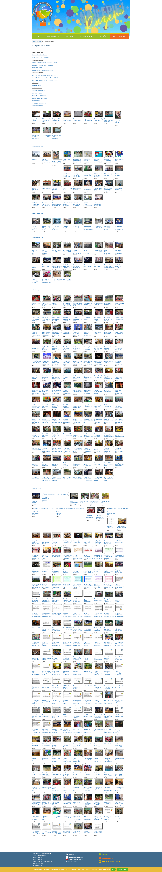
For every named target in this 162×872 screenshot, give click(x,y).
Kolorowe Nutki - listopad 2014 (67, 831)
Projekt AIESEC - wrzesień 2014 (67, 628)
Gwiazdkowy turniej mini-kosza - (97, 406)
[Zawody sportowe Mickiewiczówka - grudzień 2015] (36, 753)
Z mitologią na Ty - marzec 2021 (46, 136)
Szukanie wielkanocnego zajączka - (108, 557)
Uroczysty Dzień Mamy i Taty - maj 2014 (77, 586)
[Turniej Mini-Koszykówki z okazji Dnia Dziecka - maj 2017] (47, 312)
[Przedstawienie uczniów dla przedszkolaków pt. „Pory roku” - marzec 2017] (36, 341)
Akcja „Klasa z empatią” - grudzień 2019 (119, 189)
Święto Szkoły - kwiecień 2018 (67, 251)
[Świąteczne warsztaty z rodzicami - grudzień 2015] (88, 767)
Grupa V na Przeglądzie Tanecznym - (56, 571)
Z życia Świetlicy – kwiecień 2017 (119, 318)
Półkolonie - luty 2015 (88, 686)
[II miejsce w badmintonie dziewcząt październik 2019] (78, 197)
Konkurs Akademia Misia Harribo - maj (108, 586)
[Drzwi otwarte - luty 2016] (99, 782)
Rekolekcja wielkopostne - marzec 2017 (119, 348)
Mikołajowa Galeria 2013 (89, 516)
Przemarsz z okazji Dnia (76, 227)
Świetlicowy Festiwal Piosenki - (55, 803)
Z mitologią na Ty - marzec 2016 (67, 817)
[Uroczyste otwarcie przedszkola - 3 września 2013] (36, 496)
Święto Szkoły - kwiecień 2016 (67, 802)
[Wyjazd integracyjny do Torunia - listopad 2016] (47, 414)
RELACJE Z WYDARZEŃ (111, 862)
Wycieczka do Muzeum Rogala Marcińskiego (36, 392)
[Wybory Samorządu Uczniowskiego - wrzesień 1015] (119, 811)
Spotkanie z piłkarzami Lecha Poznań (77, 252)
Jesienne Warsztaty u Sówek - (107, 450)
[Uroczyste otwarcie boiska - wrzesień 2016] (88, 472)
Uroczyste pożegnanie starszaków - (36, 600)
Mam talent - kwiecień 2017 (67, 333)
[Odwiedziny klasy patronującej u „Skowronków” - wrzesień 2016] (67, 457)
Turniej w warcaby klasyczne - (56, 189)
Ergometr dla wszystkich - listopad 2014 (118, 629)
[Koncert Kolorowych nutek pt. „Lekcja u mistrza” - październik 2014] (47, 622)
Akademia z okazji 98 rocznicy (45, 392)
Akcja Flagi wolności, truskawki (45, 586)
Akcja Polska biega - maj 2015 (46, 715)
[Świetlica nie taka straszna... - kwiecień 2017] (67, 298)
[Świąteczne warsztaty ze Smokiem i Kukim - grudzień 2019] (36, 197)
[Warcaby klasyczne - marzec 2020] (78, 168)
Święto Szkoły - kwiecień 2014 (119, 541)
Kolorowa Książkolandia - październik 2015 (67, 731)
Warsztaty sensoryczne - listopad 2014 (98, 644)
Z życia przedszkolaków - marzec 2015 (98, 702)
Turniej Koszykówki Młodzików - (46, 160)
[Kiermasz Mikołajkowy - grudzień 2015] (67, 753)
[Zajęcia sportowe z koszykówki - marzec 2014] (67, 550)
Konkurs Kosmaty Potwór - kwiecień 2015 (57, 832)
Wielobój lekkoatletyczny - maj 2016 (98, 803)
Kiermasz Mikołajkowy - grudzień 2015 (67, 760)
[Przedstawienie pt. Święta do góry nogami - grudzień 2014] (119, 637)
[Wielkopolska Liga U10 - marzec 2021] (36, 130)
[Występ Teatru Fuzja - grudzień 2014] (47, 666)
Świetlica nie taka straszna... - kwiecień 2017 (67, 304)
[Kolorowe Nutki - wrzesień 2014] (99, 825)
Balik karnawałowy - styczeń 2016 (67, 789)
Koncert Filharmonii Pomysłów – (98, 435)
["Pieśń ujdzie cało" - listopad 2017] (88, 259)
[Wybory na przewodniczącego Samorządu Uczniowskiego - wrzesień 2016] (119, 457)
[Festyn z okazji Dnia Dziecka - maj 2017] (36, 312)
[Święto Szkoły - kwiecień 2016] (67, 796)
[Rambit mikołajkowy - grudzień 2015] (119, 738)
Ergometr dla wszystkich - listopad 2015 (97, 745)
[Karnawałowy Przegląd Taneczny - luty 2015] (36, 695)
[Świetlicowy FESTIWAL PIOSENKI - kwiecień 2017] (36, 327)
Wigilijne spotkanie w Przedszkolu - (67, 774)
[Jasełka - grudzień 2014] (47, 695)
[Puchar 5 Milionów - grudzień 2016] (67, 385)
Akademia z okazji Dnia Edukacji (107, 228)
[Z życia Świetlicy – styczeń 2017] (99, 370)
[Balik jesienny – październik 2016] (36, 443)
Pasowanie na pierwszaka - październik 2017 (109, 266)
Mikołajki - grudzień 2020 (67, 119)
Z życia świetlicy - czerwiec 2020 (57, 161)
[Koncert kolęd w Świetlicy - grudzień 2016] (57, 385)
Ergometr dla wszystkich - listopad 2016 (118, 406)
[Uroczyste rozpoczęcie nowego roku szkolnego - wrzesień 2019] (99, 197)
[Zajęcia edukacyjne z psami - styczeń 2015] (78, 680)
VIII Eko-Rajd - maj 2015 (67, 715)
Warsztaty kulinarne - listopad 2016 (66, 421)
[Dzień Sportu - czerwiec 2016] (109, 796)
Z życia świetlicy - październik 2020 (46, 120)
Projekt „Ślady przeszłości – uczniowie (35, 818)
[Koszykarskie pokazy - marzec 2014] (122, 521)
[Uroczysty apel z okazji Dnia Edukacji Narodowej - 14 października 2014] (57, 724)
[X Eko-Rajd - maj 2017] (88, 312)
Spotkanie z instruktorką (98, 773)
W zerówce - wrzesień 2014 (98, 599)
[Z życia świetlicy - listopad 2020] (57, 113)
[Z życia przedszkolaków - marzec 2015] (99, 695)
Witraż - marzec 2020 (119, 159)
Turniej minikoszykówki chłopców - (108, 120)
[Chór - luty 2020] (47, 183)
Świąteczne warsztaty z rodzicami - (87, 774)
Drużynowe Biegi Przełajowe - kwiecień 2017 (57, 334)
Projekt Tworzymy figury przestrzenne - (119, 586)
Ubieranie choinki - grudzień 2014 (98, 658)
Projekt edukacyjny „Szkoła (35, 281)
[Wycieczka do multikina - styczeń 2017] (36, 370)
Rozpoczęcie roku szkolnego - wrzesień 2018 (119, 228)
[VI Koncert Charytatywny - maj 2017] (109, 312)
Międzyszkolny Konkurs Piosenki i (98, 421)
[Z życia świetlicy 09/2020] (36, 113)
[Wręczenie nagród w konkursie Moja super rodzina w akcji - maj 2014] (78, 564)
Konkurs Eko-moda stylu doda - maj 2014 (88, 586)
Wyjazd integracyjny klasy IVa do (56, 348)
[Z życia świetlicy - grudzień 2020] (88, 113)
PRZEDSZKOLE (107, 858)
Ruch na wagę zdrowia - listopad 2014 (108, 629)
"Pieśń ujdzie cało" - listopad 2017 (88, 266)
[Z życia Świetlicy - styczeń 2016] (47, 782)
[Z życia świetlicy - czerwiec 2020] (56, 155)
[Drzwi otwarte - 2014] (85, 496)
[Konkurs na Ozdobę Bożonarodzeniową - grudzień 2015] (47, 753)
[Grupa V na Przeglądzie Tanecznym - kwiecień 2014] (57, 564)
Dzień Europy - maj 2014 (46, 570)
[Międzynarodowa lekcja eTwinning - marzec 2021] (57, 130)
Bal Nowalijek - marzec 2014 (56, 556)
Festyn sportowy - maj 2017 (119, 303)
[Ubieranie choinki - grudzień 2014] (99, 651)
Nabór (103, 36)
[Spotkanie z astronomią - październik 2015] (47, 724)
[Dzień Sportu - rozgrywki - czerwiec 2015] (36, 825)
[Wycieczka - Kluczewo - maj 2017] (47, 298)
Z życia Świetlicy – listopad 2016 (88, 405)
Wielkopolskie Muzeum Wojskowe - (77, 189)
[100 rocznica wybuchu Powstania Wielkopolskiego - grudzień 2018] (57, 221)
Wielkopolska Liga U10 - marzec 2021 (35, 137)
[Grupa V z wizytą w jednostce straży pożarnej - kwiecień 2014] (67, 564)
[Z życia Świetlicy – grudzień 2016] (78, 385)
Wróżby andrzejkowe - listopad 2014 (67, 658)
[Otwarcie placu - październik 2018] (99, 221)
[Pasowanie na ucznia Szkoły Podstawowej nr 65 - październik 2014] (88, 622)
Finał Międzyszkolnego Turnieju (108, 252)
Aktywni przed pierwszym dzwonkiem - (98, 175)
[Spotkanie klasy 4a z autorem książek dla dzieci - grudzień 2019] (109, 183)
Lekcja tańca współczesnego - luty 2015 (108, 673)
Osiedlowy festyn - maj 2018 (35, 252)
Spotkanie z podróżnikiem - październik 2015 (109, 731)
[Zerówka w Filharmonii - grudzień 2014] (36, 651)
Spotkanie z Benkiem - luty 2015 (67, 702)
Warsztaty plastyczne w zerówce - (108, 644)
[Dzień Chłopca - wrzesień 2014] (57, 608)
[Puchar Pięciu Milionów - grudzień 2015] (47, 767)
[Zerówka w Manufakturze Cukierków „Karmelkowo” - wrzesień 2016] (36, 457)
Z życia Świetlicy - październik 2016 (57, 435)
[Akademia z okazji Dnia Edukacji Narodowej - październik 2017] (119, 259)
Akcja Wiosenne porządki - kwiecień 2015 (108, 702)
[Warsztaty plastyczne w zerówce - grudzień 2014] (109, 637)
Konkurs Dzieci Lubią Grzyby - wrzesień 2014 (46, 600)
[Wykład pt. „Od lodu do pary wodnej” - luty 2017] (78, 356)
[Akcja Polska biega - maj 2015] (47, 709)
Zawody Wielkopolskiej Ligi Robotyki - (74, 502)
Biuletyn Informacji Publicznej (75, 859)
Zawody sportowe (35, 759)
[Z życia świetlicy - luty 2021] (118, 114)
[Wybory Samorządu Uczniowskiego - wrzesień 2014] (88, 825)
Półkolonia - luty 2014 (105, 501)
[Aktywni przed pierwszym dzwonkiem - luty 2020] (99, 168)
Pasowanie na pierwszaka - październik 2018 (88, 228)
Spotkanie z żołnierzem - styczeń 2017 (56, 377)
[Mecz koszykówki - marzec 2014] (47, 535)
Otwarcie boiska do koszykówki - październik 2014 (78, 629)
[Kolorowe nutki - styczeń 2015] (47, 680)
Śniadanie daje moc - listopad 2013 (94, 502)
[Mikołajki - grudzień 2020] (67, 113)
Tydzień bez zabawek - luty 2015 (56, 702)
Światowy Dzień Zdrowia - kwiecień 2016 (36, 803)
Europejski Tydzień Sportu (39, 95)
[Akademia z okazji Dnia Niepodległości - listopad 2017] (99, 259)
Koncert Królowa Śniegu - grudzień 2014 (119, 658)
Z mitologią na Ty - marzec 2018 (98, 251)
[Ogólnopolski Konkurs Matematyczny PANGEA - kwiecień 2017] (99, 327)
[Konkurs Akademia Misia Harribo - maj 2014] (109, 579)
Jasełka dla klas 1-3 (37, 88)
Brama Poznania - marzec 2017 (119, 333)
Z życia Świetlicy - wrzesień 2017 (57, 280)
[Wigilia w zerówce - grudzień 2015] (78, 666)
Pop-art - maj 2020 (66, 159)
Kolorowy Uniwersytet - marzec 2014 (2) (108, 542)
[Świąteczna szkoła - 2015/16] (36, 767)
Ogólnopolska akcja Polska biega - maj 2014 (88, 571)
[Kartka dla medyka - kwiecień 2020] (99, 154)
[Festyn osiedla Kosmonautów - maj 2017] (57, 312)
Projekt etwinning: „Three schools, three (67, 600)
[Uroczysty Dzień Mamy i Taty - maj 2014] (78, 579)
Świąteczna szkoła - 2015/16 (36, 773)
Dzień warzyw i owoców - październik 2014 (98, 615)
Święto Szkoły (35, 83)
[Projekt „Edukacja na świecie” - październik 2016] (99, 443)
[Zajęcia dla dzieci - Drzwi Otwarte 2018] (119, 245)
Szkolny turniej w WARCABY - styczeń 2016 (119, 774)
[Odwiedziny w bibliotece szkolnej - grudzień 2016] (70, 508)
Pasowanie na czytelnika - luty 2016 (111, 513)
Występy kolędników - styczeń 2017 (108, 377)
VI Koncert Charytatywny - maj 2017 (108, 319)
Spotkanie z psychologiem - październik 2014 (119, 615)
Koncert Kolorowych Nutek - (45, 557)
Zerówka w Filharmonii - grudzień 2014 (35, 658)
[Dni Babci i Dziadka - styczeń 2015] (67, 680)
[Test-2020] (36, 154)
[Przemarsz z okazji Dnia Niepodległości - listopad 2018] (78, 221)
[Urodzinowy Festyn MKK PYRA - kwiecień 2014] (88, 535)
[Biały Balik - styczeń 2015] (57, 680)
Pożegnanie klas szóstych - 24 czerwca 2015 (98, 716)
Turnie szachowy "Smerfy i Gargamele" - (67, 204)
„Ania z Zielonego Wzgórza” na (36, 673)
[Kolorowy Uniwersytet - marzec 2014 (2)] (109, 535)
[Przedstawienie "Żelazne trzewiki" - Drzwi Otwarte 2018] (36, 259)
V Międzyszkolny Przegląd (88, 189)
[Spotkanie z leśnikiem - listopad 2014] (57, 637)
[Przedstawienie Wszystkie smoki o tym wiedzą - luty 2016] (88, 782)
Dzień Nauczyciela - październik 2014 (78, 615)
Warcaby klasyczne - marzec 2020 (76, 175)
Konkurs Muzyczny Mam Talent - (46, 832)
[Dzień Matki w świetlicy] (99, 564)
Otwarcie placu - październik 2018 (98, 227)
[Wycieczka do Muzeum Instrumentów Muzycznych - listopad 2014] (67, 637)
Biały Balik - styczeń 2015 (56, 686)
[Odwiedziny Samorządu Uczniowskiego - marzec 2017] (109, 327)
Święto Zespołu (55, 303)
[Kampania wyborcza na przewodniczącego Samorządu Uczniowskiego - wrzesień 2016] (36, 472)
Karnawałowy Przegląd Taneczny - (118, 363)
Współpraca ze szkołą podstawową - (77, 600)
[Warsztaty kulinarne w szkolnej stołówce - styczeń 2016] (78, 782)
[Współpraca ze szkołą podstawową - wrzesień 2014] (78, 593)
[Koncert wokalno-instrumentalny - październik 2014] (109, 608)
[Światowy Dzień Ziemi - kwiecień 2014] (119, 550)
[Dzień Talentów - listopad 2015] (88, 753)
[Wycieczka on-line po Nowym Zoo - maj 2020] (78, 154)
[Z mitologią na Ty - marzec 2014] (67, 535)
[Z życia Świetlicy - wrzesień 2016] (78, 472)
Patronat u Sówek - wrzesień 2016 (88, 464)
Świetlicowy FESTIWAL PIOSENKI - (36, 334)
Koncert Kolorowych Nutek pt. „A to (88, 557)
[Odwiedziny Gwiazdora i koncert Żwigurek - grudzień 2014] (109, 651)
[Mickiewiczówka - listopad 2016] (109, 399)
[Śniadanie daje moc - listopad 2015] (78, 738)
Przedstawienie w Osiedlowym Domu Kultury (119, 377)
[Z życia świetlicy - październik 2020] (47, 113)
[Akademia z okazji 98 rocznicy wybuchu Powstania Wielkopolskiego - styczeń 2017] (47, 385)
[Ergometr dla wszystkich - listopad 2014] (119, 622)
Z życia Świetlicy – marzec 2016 (36, 362)
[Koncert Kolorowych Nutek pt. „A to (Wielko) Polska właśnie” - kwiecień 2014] (88, 550)
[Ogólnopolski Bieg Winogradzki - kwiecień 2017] (47, 341)
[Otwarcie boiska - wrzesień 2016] (67, 428)
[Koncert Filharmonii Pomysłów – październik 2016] (99, 428)
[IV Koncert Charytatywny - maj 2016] (88, 796)
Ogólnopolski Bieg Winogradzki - (46, 348)
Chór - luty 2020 (46, 188)
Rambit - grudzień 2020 (77, 119)
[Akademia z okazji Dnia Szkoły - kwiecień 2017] (78, 327)
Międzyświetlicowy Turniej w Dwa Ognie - (88, 363)
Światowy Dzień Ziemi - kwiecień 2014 (119, 557)
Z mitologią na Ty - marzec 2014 (67, 541)
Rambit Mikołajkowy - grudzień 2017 (77, 266)
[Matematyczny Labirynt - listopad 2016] (36, 414)
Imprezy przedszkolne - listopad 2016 (77, 406)
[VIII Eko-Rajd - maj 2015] (67, 709)
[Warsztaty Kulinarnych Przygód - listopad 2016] (57, 399)
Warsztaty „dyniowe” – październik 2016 (78, 435)
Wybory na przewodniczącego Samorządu (119, 464)
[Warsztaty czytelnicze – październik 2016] (109, 428)
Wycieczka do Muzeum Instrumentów (67, 644)
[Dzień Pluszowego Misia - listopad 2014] (88, 637)
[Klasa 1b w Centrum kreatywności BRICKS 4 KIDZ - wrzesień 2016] (119, 443)
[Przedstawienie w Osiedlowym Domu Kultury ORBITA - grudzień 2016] (119, 370)
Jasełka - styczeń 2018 (45, 265)
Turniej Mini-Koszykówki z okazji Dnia (46, 319)
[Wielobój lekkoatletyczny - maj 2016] (99, 796)
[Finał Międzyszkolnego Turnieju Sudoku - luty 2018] (109, 245)
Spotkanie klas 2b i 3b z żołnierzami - (98, 629)
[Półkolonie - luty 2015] (88, 680)
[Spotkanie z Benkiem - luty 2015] (67, 695)
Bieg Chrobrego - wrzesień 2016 (67, 478)
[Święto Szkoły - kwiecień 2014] (119, 535)
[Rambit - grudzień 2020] (78, 113)
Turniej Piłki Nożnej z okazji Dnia (108, 464)
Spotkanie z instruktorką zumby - (76, 377)
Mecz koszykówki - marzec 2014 (45, 542)
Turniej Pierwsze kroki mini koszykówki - (77, 702)
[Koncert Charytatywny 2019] (36, 221)
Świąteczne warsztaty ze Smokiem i (35, 204)
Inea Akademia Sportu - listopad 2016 (88, 421)
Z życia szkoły (86, 36)
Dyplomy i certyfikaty (110, 527)
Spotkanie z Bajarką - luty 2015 (35, 687)
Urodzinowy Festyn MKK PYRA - (87, 542)
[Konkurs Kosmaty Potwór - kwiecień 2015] (57, 825)
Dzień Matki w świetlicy (98, 570)
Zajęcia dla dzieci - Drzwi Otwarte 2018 (118, 252)
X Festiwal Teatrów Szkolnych (55, 542)
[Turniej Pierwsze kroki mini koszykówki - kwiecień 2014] (78, 695)
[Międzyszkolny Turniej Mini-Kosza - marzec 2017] (67, 356)
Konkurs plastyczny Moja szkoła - (46, 658)
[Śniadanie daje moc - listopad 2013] (95, 496)
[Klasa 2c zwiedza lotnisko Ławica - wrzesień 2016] (109, 414)
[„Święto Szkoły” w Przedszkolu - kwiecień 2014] (99, 550)
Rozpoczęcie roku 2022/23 (39, 103)
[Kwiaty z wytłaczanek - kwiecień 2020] (109, 154)
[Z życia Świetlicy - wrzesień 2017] (57, 274)
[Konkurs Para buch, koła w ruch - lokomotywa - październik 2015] (119, 724)
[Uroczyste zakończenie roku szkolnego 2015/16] (47, 811)
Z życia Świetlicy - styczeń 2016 (46, 788)
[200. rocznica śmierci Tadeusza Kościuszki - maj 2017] (99, 312)
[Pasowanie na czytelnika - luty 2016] (117, 508)
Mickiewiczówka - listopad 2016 (108, 405)
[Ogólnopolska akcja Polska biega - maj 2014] (88, 564)
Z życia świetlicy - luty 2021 (119, 121)
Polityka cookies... (122, 869)
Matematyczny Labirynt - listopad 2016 (36, 421)
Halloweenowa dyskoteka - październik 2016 (57, 421)
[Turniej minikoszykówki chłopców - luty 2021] (109, 113)
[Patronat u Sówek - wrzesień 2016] (88, 457)
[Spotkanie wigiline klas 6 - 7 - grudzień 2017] (57, 259)
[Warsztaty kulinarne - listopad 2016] (67, 414)
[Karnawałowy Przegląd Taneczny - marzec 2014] (36, 550)
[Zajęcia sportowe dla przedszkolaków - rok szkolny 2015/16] (99, 724)
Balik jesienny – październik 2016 (36, 449)
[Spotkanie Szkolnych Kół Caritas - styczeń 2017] (88, 370)
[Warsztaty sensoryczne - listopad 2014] (99, 637)
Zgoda (113, 869)
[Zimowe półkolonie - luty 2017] (67, 370)
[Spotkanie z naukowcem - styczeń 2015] (57, 666)
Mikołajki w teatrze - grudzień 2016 (118, 392)
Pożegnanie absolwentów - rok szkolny (119, 803)
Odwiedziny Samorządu (108, 333)
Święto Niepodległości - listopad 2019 (56, 204)
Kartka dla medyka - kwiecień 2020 (98, 160)
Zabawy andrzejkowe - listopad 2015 (98, 760)
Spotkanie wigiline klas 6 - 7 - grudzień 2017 (57, 266)
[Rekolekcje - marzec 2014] (78, 535)
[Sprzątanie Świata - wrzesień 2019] (88, 197)
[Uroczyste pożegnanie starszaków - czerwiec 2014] (36, 593)
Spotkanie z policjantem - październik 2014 (36, 615)
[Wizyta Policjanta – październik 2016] (88, 428)
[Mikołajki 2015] (109, 738)
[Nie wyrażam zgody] (160, 869)
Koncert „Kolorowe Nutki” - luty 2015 (108, 687)
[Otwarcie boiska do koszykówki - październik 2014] (78, 622)
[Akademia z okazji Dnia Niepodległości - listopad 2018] (67, 221)
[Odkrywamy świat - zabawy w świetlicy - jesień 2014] (78, 651)
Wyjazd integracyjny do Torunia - (46, 421)
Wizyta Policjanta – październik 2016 (88, 435)
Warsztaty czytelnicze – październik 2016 (109, 435)
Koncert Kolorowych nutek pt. (45, 629)
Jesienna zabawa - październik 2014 (67, 615)
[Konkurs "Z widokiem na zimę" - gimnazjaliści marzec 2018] (88, 245)
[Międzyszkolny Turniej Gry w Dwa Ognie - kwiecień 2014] (99, 535)
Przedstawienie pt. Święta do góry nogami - (119, 644)
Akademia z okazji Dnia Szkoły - (76, 334)
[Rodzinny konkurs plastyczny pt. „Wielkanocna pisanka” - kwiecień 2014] (78, 550)
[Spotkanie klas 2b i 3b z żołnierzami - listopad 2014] (99, 622)
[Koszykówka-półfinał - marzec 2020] (67, 168)
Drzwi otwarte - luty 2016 (98, 788)
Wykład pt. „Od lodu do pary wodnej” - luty (77, 363)
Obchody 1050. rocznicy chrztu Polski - (46, 803)
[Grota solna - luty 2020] (119, 168)
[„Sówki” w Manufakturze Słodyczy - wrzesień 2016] (78, 457)
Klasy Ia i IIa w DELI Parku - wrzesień (56, 600)
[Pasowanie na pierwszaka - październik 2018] (88, 221)
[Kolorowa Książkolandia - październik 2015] (67, 724)
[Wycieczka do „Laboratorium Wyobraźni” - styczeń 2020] (99, 183)
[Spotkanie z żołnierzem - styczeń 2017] (57, 370)
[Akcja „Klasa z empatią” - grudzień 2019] (119, 183)
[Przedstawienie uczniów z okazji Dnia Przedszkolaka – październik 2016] (78, 443)
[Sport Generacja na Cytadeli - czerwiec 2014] (36, 579)
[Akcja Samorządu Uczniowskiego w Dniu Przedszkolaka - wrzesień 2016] (99, 457)
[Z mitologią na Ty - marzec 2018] (99, 245)
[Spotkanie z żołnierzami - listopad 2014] (78, 637)
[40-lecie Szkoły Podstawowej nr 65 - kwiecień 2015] (88, 695)
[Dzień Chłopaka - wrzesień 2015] (119, 709)
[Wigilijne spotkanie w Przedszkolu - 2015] (67, 767)
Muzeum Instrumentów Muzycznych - (36, 189)
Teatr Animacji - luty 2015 (119, 686)
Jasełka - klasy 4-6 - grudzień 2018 (46, 228)
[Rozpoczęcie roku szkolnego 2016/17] (109, 472)
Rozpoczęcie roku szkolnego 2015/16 (108, 716)
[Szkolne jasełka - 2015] (78, 767)
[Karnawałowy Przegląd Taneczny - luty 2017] (119, 356)
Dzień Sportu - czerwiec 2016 (108, 802)
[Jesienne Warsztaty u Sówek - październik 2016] (109, 443)
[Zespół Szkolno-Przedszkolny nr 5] (43, 14)
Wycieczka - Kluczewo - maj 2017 (46, 304)
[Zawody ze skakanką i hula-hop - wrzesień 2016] (47, 472)
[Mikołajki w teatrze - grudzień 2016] (119, 385)
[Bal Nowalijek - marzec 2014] (57, 550)
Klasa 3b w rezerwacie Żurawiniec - (88, 731)
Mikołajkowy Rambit (37, 67)
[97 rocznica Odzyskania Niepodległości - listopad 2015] (36, 738)
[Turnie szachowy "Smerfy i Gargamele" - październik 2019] (67, 197)
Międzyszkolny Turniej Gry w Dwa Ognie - (98, 542)
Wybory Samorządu (118, 817)
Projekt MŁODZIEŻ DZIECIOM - (67, 348)
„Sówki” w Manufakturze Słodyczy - (77, 464)
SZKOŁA (105, 854)
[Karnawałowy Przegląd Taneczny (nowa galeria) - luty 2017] (47, 356)
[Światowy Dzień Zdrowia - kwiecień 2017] (88, 298)
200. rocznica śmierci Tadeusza (97, 319)
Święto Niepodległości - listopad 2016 (36, 406)
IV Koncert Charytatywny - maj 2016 (88, 803)
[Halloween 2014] (36, 622)
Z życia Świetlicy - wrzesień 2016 (77, 478)
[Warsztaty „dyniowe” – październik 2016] (78, 428)
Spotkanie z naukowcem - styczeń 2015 (56, 673)
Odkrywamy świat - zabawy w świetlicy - (77, 658)
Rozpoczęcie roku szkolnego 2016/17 (108, 479)
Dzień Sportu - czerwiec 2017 (108, 303)
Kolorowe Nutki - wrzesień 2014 (98, 831)
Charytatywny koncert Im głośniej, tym (119, 571)
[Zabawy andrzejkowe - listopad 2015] (99, 753)
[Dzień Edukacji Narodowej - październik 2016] (57, 443)
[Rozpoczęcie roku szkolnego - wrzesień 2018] (119, 221)
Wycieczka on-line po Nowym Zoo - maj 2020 (77, 160)
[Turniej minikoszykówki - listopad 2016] (78, 414)
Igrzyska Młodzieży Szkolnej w (56, 745)
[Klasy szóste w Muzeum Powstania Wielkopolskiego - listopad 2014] (119, 593)
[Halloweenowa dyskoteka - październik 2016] (57, 414)
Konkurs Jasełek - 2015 (56, 773)
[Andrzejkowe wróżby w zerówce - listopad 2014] (36, 637)
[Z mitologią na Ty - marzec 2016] (67, 811)
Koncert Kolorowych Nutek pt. (97, 586)
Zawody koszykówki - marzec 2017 (56, 363)
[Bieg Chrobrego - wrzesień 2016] (67, 472)
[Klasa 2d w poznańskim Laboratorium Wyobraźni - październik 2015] (78, 724)
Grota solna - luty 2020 (118, 174)
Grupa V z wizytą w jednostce (66, 571)
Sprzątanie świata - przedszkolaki (88, 600)
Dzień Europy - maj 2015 (119, 701)
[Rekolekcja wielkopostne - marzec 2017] (119, 341)
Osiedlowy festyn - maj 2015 (55, 716)
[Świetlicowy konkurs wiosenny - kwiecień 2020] (88, 154)
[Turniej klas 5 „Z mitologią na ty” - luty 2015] (99, 666)
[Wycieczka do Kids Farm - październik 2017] (47, 274)
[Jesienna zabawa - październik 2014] (67, 608)
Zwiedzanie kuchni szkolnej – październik (67, 450)
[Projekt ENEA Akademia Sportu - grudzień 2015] (57, 753)
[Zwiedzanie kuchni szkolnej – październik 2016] (67, 443)
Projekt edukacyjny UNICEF (118, 673)
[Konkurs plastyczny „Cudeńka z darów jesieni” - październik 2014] (88, 608)
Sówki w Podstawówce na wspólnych (88, 818)
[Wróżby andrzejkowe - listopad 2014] (67, 651)
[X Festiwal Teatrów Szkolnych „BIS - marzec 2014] (57, 535)
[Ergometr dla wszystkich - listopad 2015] (99, 738)
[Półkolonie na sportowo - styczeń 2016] (109, 767)
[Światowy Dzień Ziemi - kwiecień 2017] (78, 298)
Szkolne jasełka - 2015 (77, 773)
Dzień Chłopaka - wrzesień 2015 (119, 715)
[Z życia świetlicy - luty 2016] (57, 811)
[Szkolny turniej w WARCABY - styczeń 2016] (119, 767)
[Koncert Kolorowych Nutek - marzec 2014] (47, 550)
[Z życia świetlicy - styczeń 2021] (99, 113)
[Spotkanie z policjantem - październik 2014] (36, 608)
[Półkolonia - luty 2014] (105, 496)
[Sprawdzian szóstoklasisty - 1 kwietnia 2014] (36, 564)
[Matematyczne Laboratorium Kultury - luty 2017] (99, 356)
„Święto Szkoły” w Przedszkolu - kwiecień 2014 (98, 557)
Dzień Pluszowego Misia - (87, 644)
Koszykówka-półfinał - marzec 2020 (66, 175)
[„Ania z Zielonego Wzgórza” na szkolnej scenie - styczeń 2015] (36, 666)
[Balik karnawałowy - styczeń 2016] (67, 782)
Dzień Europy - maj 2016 (77, 802)
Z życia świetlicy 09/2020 (36, 119)
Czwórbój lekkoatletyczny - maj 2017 (67, 319)
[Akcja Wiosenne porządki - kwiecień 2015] (109, 695)
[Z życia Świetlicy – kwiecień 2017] (119, 312)
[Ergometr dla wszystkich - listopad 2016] (119, 399)
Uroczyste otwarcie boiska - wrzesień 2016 (88, 479)
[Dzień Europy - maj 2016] (78, 796)
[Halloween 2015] (88, 738)
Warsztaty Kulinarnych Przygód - (55, 406)
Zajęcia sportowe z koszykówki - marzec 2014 (67, 557)
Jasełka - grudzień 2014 (46, 701)
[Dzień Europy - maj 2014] (47, 564)
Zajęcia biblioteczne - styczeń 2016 (56, 789)
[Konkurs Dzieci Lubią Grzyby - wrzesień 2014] (47, 593)
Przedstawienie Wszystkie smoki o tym (88, 789)
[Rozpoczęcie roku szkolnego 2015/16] (109, 709)
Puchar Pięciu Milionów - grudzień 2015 (46, 774)
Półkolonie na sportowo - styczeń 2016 (108, 774)
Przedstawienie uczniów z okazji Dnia (77, 450)
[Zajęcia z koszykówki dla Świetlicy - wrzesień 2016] (57, 472)
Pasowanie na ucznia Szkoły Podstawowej (88, 629)
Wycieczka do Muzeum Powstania (87, 392)
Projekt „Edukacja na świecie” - (97, 450)
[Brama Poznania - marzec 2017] (119, 327)
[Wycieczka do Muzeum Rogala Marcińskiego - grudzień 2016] (36, 385)
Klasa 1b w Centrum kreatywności (119, 450)
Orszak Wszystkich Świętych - (87, 450)
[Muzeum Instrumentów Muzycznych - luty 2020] (36, 183)
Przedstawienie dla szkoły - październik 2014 (46, 615)
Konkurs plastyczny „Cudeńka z (87, 615)
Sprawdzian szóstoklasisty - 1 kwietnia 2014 (36, 571)
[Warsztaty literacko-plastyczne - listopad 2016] (67, 399)
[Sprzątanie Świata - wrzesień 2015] (36, 724)
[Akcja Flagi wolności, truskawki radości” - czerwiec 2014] (47, 579)
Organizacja (53, 36)
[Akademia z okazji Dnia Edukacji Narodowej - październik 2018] (109, 221)
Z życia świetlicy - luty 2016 (57, 817)
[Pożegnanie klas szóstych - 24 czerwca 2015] (99, 709)
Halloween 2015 (88, 744)
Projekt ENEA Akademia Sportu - (56, 760)
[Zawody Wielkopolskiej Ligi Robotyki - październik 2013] (74, 496)
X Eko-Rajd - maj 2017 (87, 318)
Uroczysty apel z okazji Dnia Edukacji (57, 731)
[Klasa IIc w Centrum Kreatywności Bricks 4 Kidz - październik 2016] (36, 428)
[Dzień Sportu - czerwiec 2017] (109, 298)
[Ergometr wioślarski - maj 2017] (78, 312)
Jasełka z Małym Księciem (39, 90)
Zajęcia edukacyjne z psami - (76, 687)
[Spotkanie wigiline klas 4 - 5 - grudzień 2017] (67, 259)
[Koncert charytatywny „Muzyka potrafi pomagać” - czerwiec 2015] (78, 709)
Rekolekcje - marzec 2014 (76, 541)
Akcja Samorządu (98, 463)
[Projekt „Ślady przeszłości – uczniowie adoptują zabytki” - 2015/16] (36, 811)
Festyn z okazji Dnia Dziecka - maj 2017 (36, 319)
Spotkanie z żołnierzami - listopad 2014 (76, 644)
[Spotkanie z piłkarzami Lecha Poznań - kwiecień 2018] (78, 245)
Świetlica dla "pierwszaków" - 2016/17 (36, 513)
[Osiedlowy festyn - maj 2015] (57, 709)
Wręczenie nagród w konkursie (76, 571)
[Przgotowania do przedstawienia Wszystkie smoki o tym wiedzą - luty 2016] (119, 782)
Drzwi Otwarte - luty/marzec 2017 (46, 377)
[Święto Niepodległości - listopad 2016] (36, 399)
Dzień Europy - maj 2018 (56, 251)
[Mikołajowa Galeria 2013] (91, 510)
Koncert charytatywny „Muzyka (77, 716)
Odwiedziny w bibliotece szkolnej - (60, 513)
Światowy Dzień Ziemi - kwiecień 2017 (77, 304)
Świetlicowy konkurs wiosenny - (87, 160)
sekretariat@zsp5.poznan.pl (76, 857)
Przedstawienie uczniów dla (36, 347)
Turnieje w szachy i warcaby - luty (108, 789)
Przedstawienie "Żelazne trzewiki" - (36, 266)
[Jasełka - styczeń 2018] (47, 259)
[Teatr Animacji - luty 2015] (119, 680)
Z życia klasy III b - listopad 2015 (46, 744)
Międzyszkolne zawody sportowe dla (77, 832)
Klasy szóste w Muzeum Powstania (119, 600)
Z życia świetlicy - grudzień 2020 (88, 119)
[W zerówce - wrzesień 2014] (99, 593)
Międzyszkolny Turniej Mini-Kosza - (67, 363)
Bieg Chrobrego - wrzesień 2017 (67, 280)
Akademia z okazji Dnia (66, 227)
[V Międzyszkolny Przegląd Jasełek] (88, 183)
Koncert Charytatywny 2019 (35, 228)
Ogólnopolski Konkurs (97, 333)
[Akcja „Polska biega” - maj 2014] (67, 579)
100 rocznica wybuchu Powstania (55, 228)
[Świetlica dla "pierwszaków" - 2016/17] (43, 508)
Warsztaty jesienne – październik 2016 (119, 435)
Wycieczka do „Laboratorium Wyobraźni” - (98, 189)
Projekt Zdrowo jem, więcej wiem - (46, 406)
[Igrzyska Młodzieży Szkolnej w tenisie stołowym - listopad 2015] (57, 738)
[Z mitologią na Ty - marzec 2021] (47, 130)
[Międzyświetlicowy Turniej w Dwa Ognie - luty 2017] (88, 356)
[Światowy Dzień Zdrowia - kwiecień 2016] (36, 796)
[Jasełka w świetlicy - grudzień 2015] (109, 753)
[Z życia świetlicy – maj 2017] (99, 298)
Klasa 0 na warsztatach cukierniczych (56, 629)
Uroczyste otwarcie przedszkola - (36, 502)
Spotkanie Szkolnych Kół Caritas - (88, 377)
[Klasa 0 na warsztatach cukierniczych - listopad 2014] (57, 622)
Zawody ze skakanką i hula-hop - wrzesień (46, 479)
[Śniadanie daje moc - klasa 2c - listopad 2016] (119, 414)
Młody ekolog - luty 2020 (108, 174)
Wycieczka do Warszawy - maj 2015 (36, 716)
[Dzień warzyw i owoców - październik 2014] (99, 608)
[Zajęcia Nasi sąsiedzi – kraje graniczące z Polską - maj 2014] (109, 564)
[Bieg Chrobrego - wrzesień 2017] (67, 274)
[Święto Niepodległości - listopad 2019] (57, 197)
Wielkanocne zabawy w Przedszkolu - (77, 818)
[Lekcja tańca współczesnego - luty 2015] (109, 666)
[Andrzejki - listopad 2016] (109, 385)
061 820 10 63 (72, 854)
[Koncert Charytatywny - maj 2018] (47, 245)
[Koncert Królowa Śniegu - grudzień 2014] (119, 651)
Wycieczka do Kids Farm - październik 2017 (46, 281)
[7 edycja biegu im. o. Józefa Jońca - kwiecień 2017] (78, 341)
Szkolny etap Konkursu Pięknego (66, 745)
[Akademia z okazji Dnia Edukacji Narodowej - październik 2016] (57, 457)
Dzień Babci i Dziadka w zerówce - (66, 673)
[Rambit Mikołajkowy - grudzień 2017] (78, 259)
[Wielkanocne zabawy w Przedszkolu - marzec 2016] (78, 811)
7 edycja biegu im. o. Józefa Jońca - (77, 348)
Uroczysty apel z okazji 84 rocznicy (98, 479)
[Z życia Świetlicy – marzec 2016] (36, 356)
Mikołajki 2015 (108, 744)
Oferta (69, 36)
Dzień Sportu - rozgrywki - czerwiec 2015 (36, 832)
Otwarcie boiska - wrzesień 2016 (67, 434)
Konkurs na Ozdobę (45, 759)
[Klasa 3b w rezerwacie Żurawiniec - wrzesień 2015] (88, 724)
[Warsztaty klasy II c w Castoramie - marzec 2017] (88, 341)
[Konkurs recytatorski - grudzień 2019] (47, 197)
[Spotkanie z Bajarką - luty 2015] (36, 680)
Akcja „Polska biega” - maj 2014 (66, 586)
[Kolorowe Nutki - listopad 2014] (67, 825)
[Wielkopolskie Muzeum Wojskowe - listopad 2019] (78, 183)
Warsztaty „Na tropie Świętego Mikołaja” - (98, 818)
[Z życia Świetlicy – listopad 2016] (88, 399)
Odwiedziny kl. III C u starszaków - (36, 304)
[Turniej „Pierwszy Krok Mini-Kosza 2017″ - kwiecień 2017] (99, 341)
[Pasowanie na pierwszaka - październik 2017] (109, 259)
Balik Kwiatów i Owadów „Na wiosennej (56, 586)
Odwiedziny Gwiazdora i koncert (107, 658)
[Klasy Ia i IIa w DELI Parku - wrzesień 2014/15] (57, 593)
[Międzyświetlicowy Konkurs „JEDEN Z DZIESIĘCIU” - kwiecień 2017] (47, 327)
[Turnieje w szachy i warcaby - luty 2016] (109, 782)
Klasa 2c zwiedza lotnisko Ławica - (108, 421)
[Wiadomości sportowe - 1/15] (88, 666)
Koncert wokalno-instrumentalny (109, 615)
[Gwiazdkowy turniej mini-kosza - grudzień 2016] (99, 399)
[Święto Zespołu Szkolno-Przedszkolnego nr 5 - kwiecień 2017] (57, 298)
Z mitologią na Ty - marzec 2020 (88, 174)
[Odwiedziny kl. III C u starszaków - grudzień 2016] (36, 298)
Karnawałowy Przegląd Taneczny (46, 363)
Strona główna (37, 41)
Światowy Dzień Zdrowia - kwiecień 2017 (88, 304)
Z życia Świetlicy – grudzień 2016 (77, 391)
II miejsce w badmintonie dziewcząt (76, 204)
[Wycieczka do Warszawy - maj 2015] (36, 709)
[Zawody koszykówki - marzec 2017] (57, 356)
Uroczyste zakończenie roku (45, 818)
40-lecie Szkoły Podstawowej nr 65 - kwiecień (88, 702)
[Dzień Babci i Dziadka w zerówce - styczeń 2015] (67, 666)
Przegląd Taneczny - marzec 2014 (35, 542)
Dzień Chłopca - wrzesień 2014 (56, 614)
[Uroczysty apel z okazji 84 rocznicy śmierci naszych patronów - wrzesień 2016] (99, 472)
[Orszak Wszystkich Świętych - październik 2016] (88, 443)
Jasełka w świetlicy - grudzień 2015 (108, 760)
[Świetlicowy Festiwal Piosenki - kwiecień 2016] (57, 796)
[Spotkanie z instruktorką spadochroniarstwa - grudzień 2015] (99, 767)
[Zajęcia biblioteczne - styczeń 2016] (57, 782)
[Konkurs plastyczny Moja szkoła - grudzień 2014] (47, 651)
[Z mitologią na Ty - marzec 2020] (88, 168)
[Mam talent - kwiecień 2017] (67, 327)
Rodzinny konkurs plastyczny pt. (77, 557)
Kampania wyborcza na (36, 478)
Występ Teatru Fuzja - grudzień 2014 (46, 673)
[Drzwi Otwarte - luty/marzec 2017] (47, 370)
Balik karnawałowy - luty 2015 (98, 687)
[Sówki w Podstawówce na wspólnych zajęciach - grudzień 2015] (88, 811)
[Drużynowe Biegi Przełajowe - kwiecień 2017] (57, 327)
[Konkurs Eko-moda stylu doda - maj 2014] (88, 579)
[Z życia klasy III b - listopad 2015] (47, 738)
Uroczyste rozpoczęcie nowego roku (98, 204)
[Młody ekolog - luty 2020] (109, 168)
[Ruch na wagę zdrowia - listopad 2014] (109, 622)
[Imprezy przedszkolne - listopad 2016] (78, 399)
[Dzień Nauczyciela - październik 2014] (78, 608)
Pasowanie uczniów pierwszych (46, 464)
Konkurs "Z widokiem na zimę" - (87, 252)
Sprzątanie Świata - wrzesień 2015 (36, 731)
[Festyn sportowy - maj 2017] (119, 298)
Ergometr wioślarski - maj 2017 (77, 319)
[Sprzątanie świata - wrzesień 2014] (109, 593)
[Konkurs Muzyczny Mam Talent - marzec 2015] (47, 825)
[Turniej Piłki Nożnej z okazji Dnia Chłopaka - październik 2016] (109, 457)
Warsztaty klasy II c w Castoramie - (88, 348)
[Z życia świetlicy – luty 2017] (109, 356)
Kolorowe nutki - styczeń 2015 (46, 686)
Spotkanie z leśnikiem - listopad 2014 (56, 644)
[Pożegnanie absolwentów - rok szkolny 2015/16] (119, 796)
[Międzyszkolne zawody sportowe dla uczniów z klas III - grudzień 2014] (78, 825)
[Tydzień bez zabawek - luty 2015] (57, 695)
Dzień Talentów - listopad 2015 (88, 759)
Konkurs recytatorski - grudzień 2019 (46, 204)
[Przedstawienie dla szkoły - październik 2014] (47, 608)
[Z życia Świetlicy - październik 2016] (57, 428)
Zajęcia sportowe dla (98, 730)
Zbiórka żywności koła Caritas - (98, 392)
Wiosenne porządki (37, 85)
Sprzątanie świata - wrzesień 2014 (108, 600)
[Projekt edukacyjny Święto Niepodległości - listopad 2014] (47, 637)
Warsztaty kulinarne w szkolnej (76, 789)
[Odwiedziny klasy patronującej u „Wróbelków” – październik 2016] (47, 443)
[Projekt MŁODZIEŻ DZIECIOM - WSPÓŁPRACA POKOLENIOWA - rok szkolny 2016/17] (67, 341)
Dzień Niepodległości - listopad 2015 (77, 760)
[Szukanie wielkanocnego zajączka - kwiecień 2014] (109, 550)
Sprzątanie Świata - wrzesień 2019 (88, 204)
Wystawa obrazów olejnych (86, 658)
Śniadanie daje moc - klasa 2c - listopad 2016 (119, 421)
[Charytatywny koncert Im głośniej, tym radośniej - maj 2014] (119, 564)
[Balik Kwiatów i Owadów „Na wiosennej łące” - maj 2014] (57, 579)
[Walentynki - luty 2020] (67, 183)
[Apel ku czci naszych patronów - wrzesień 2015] (109, 811)
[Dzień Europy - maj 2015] (119, 695)
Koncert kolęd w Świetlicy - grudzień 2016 (56, 392)
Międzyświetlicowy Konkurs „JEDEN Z (46, 334)
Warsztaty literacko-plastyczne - (67, 406)
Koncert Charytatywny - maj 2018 (46, 252)
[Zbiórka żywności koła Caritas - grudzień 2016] (99, 385)
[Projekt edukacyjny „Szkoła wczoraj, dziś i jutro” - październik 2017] (36, 274)
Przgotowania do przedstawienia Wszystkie (119, 789)
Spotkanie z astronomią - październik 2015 (46, 731)
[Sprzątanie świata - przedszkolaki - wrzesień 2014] (88, 593)
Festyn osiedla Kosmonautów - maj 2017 (56, 319)
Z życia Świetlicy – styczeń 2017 (98, 376)
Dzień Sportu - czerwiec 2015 (88, 715)
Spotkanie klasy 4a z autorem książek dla (108, 189)
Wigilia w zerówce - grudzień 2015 (77, 673)
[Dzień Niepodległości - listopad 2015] (78, 753)
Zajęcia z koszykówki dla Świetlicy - (56, 479)
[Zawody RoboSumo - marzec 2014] (101, 510)
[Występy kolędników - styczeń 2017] (109, 370)
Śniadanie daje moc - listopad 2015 (77, 745)
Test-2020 (34, 159)
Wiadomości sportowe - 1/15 (88, 672)
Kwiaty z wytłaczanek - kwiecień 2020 (108, 160)
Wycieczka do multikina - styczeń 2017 (35, 377)
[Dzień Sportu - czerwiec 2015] (88, 709)
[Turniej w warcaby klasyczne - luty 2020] (57, 183)
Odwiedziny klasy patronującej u (46, 450)
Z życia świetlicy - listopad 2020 (57, 119)
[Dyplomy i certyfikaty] (111, 521)
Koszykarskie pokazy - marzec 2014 (121, 528)
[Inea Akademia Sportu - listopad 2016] (88, 414)
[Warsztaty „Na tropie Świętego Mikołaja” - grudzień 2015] (99, 811)
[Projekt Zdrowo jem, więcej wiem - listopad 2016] (47, 399)
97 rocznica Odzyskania (36, 744)
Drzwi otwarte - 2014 (84, 501)
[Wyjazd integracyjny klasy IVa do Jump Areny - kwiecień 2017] (57, 341)
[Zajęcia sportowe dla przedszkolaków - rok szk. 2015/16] (119, 753)
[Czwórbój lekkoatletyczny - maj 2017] (67, 312)
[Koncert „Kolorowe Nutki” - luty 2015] (109, 680)
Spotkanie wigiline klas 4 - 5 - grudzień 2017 (67, 266)
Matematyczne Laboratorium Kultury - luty (98, 363)
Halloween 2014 (36, 628)
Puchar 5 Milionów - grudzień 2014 (56, 658)
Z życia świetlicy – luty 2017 (108, 362)
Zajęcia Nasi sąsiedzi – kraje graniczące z (108, 571)
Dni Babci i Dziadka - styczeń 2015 (66, 687)
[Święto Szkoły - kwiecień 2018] (67, 245)
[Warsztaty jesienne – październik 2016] (119, 428)
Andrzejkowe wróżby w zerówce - (35, 644)
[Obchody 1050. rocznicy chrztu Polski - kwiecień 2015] (47, 796)
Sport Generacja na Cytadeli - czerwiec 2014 (36, 586)
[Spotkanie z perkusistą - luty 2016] (36, 782)
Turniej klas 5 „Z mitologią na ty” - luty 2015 (98, 673)
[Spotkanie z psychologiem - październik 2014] (119, 608)
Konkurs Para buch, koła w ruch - (118, 731)
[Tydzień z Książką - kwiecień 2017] (88, 327)
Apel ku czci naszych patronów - (107, 818)
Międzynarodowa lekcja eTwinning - (56, 137)
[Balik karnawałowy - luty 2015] (99, 680)
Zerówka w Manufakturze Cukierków (35, 464)
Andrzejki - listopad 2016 (108, 391)
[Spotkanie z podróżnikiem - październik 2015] (109, 724)
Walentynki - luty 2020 (67, 188)
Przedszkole (119, 36)
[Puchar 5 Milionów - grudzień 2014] (57, 651)
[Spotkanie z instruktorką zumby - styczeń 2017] (78, 370)
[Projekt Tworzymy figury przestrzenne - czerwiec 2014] (119, 579)
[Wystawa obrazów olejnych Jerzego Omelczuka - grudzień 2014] (88, 651)
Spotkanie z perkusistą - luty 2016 (36, 789)
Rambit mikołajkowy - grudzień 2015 (118, 745)
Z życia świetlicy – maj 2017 (98, 303)
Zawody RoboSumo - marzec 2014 (100, 517)
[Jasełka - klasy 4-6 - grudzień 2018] (47, 221)
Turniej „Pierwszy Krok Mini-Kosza (98, 348)
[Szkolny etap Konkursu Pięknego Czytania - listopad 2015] (67, 738)
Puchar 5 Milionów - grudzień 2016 (67, 392)
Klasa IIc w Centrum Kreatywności (36, 435)
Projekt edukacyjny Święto (45, 644)
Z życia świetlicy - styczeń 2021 (98, 119)
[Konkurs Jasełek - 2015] (57, 767)
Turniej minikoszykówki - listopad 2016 (77, 421)
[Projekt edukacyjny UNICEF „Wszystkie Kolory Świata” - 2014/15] (119, 666)
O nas (37, 36)
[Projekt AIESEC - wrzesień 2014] (67, 622)
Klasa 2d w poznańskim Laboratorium (77, 731)
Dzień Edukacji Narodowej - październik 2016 (57, 450)
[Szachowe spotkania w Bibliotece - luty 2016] (55, 494)
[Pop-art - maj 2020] (67, 154)
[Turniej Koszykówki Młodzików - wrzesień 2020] (47, 154)
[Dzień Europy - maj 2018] (57, 245)
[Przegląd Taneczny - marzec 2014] (36, 535)
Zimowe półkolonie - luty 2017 (67, 377)
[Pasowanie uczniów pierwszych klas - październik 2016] (47, 457)
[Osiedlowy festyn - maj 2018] (36, 245)
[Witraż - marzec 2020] (119, 154)
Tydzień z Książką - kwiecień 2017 (87, 334)
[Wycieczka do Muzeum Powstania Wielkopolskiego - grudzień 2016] (88, 385)
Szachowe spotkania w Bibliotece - (45, 499)
